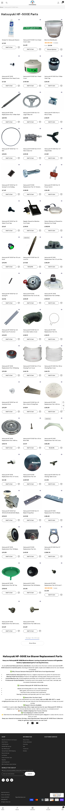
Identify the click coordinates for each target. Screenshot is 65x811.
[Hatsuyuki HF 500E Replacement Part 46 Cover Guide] (54, 427)
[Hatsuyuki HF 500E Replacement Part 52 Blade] (54, 499)
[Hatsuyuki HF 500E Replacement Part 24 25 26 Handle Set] (33, 282)
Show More (32, 643)
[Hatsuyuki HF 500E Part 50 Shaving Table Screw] (54, 463)
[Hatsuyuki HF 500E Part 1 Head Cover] (33, 65)
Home (1, 7)
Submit (30, 774)
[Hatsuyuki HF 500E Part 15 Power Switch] (54, 173)
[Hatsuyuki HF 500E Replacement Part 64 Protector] (33, 535)
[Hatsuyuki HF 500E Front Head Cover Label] (33, 28)
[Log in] (58, 3)
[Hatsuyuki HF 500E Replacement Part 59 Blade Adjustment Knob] (11, 535)
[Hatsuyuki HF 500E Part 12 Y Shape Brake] (54, 137)
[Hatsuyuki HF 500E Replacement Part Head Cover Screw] (11, 65)
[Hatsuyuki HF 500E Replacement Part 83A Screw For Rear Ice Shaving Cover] (11, 610)
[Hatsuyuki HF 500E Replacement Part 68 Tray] (11, 572)
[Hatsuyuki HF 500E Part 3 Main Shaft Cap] (54, 65)
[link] (17, 808)
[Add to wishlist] (18, 47)
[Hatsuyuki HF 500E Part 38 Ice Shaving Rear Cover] (54, 354)
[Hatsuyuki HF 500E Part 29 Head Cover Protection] (11, 318)
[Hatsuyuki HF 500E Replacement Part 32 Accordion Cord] (54, 318)
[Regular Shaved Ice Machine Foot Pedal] (33, 209)
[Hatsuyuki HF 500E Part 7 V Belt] (11, 137)
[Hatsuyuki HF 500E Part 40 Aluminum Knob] (11, 391)
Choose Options (51, 49)
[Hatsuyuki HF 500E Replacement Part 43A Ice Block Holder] (54, 391)
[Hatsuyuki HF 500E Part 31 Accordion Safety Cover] (33, 318)
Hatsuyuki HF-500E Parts (11, 7)
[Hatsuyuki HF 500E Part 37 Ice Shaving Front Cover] (33, 354)
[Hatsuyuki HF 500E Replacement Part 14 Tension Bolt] (33, 173)
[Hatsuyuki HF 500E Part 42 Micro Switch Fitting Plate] (33, 391)
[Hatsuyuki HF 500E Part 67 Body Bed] (54, 535)
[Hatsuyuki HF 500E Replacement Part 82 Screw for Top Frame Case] (54, 572)
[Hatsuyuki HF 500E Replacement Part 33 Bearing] (11, 354)
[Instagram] (32, 723)
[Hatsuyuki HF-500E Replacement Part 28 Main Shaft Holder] (54, 282)
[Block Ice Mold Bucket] (54, 28)
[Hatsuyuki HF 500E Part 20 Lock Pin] (33, 246)
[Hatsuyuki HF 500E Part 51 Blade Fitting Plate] (33, 499)
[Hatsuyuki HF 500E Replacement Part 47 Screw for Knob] (11, 463)
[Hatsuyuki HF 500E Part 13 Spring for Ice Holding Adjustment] (11, 173)
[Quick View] (19, 19)
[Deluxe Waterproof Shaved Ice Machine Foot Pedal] (54, 209)
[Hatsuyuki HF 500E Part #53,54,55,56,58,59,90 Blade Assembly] (11, 499)
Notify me (30, 266)
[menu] (2, 3)
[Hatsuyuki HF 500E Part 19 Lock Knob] (11, 246)
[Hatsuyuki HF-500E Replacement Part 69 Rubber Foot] (33, 572)
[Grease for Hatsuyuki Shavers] (11, 28)
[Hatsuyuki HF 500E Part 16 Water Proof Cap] (11, 209)
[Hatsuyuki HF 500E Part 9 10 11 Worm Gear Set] (33, 137)
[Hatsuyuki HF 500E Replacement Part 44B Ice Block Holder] (11, 427)
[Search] (7, 3)
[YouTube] (37, 723)
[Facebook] (28, 723)
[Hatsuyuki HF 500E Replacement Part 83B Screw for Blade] (33, 610)
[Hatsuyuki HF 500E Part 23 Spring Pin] (11, 282)
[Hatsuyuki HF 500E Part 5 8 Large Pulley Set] (33, 101)
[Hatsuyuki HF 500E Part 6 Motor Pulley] (54, 101)
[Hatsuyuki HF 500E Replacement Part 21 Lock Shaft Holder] (54, 246)
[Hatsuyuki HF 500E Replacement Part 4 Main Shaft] (11, 101)
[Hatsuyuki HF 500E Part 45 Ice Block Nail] (33, 427)
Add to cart (9, 47)
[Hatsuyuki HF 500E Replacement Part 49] (33, 463)
